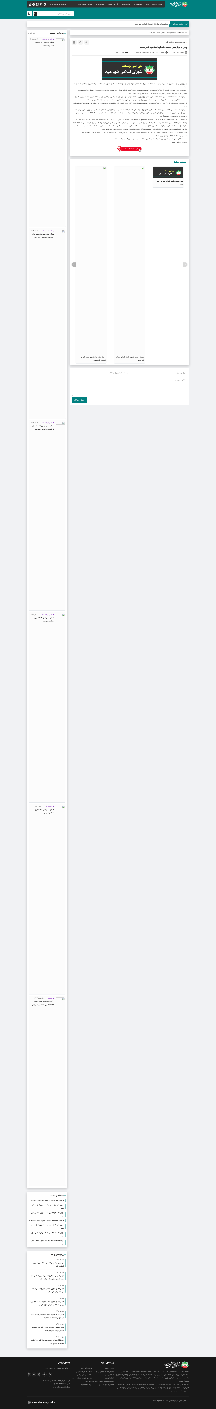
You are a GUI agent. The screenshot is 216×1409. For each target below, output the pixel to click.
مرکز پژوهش (126, 4)
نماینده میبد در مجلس (84, 1374)
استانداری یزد (109, 1378)
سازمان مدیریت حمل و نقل (105, 1371)
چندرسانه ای (100, 4)
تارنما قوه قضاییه (86, 1384)
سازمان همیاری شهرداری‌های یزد (103, 1381)
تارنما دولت (88, 1381)
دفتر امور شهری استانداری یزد (82, 1378)
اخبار (147, 4)
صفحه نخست (157, 4)
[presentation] (185, 264)
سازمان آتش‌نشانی (86, 1368)
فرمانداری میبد (109, 1374)
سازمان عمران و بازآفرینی (84, 1371)
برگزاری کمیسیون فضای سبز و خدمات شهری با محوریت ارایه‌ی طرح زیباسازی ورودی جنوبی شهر (43, 1004)
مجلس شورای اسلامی (106, 1384)
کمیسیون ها (138, 4)
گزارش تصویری (113, 4)
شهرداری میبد (109, 1368)
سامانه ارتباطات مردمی (84, 4)
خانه (183, 32)
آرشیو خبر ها (32, 33)
